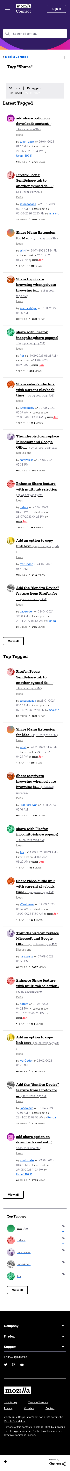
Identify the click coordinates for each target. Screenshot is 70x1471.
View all (13, 641)
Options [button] (64, 57)
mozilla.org (10, 1402)
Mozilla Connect (23, 9)
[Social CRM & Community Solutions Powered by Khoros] (57, 1462)
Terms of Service (38, 1402)
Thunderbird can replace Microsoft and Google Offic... (37, 442)
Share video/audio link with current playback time (35, 389)
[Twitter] (5, 1364)
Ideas (19, 134)
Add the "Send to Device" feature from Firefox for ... (37, 593)
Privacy (8, 1408)
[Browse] (7, 9)
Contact (50, 1408)
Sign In (56, 9)
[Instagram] (14, 1364)
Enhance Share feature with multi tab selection (37, 489)
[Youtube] (22, 1364)
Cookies (29, 1408)
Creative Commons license (19, 1435)
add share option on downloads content (34, 123)
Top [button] (5, 1461)
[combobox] (35, 33)
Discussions (23, 452)
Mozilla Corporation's (21, 1417)
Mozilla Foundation (14, 1421)
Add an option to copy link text (37, 545)
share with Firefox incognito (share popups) (37, 337)
